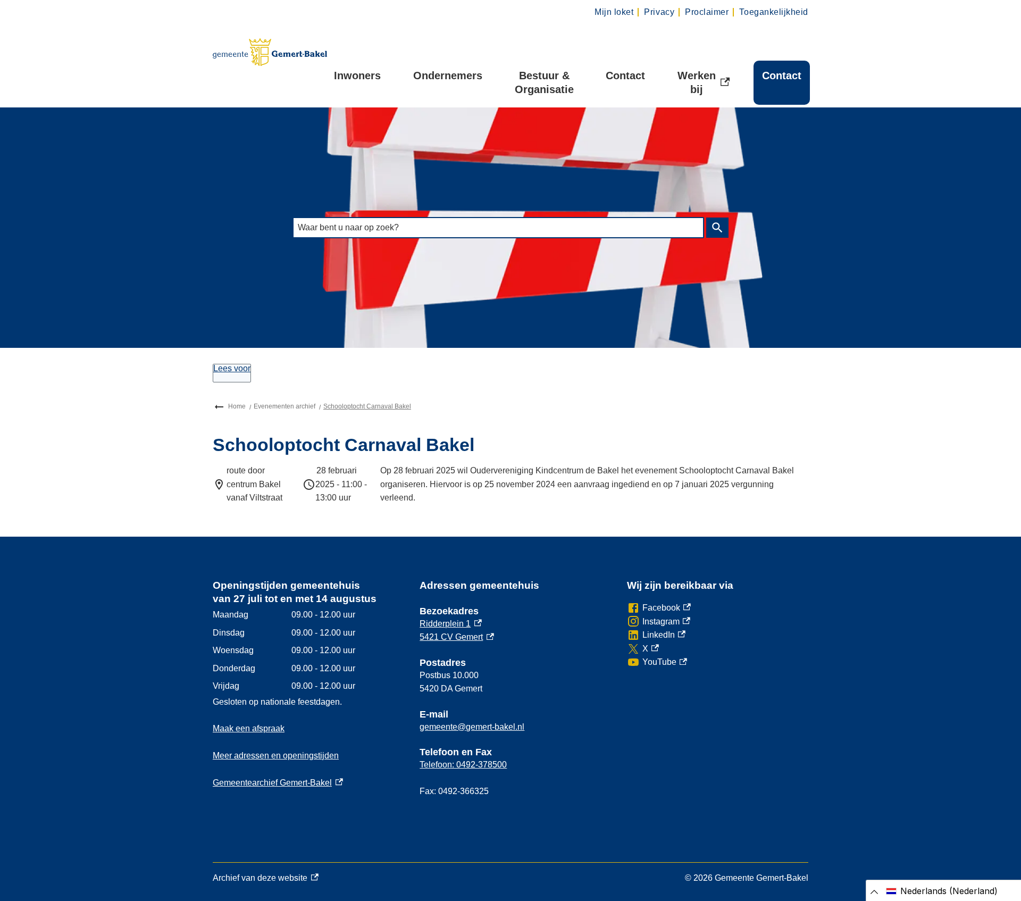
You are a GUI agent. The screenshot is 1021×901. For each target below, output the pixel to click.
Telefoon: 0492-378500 (463, 764)
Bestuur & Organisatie (544, 82)
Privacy (659, 11)
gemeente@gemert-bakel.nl (472, 726)
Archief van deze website (260, 879)
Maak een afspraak (248, 728)
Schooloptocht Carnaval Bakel (367, 406)
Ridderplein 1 (451, 623)
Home (237, 406)
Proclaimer (707, 11)
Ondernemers (447, 75)
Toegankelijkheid (773, 11)
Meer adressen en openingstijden (276, 755)
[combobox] (498, 227)
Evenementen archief (284, 406)
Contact (625, 75)
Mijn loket (614, 11)
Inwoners (357, 75)
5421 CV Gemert (457, 636)
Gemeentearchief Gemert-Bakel (278, 782)
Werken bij (707, 82)
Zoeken (717, 228)
